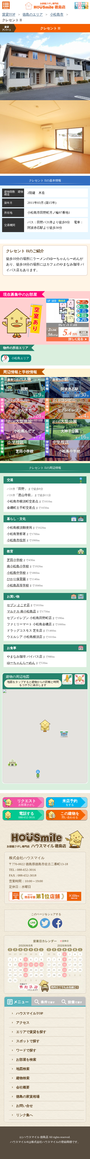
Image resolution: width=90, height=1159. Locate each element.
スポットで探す (28, 1041)
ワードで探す (26, 1050)
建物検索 (23, 1078)
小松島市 (56, 14)
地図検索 (23, 1069)
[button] (38, 773)
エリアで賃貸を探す (31, 1032)
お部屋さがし (26, 802)
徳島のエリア (33, 14)
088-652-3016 (26, 815)
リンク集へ (24, 1115)
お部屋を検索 (26, 1059)
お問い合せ (24, 1106)
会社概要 (23, 1087)
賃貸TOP (8, 14)
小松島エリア (20, 358)
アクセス (23, 1022)
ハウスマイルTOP (29, 1013)
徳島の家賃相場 (28, 1096)
